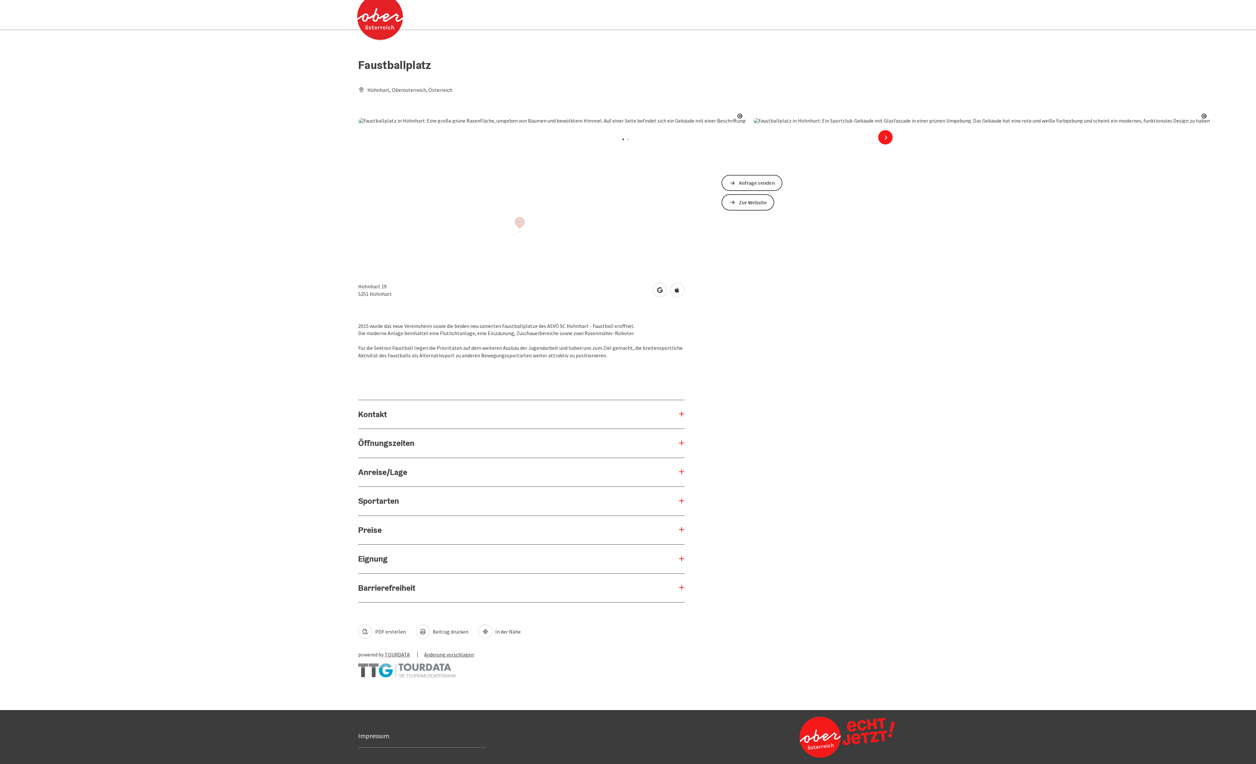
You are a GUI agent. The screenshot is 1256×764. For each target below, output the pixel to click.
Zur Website (753, 202)
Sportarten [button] (378, 501)
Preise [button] (370, 530)
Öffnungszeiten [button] (386, 443)
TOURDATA (397, 654)
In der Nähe (507, 631)
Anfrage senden (757, 182)
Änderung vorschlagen (449, 654)
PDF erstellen (390, 631)
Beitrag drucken (450, 631)
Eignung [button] (373, 558)
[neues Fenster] (407, 667)
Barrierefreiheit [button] (386, 588)
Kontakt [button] (372, 414)
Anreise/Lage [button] (382, 472)
